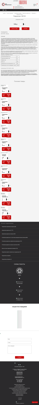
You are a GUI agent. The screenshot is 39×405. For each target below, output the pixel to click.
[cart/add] (8, 95)
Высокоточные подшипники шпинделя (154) (10, 248)
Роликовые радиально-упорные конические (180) (11, 244)
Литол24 (19, 48)
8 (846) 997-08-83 (23, 1)
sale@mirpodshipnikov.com (19, 7)
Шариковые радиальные (26, 13)
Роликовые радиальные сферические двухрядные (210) (12, 241)
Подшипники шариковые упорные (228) (9, 226)
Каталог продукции (10, 13)
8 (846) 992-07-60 (23, 3)
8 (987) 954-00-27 (23, 1)
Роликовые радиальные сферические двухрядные (19, 389)
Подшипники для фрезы (6, 255)
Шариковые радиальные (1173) (7, 230)
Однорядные (34, 13)
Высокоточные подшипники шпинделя (19, 391)
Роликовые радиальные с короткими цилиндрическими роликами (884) (15, 237)
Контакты (20, 399)
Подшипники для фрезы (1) (7, 259)
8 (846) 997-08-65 (23, 2)
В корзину (25, 28)
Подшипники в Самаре (17, 13)
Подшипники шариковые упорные (19, 384)
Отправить (19, 357)
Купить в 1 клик (14, 28)
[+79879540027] (18, 5)
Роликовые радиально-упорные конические (19, 390)
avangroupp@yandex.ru (18, 6)
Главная (4, 13)
